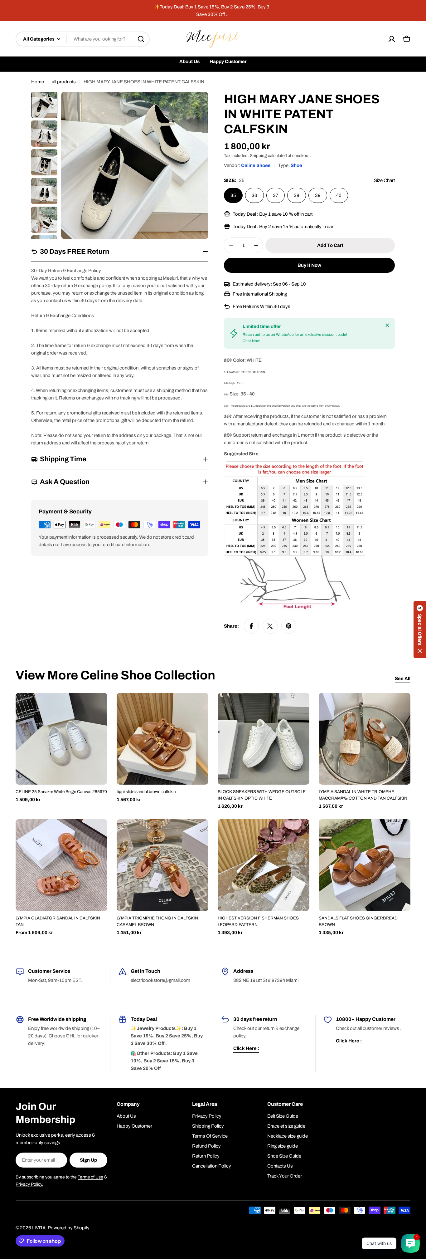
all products (64, 81)
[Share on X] (270, 626)
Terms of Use (90, 1177)
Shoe (296, 165)
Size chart (384, 180)
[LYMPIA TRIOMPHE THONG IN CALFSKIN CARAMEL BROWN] (162, 865)
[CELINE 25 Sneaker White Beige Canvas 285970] (61, 739)
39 (318, 195)
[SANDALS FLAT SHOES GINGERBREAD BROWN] (364, 865)
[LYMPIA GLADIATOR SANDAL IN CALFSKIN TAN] (61, 865)
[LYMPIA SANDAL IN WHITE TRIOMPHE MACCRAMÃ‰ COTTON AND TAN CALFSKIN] (364, 739)
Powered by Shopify (69, 1227)
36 (254, 195)
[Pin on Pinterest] (288, 626)
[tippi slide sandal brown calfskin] (162, 739)
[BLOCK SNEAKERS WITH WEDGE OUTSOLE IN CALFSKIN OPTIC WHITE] (263, 739)
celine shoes (255, 165)
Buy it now (309, 265)
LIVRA (39, 1227)
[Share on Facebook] (251, 626)
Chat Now (251, 341)
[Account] (391, 39)
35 (233, 195)
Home (37, 81)
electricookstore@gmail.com (160, 980)
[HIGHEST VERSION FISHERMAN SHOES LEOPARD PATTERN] (263, 865)
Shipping (258, 155)
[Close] (387, 325)
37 (275, 195)
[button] (420, 629)
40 (338, 195)
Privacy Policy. (29, 1184)
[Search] (141, 39)
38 (296, 195)
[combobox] (83, 39)
